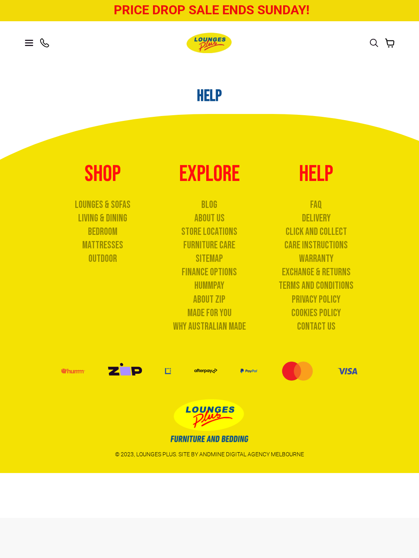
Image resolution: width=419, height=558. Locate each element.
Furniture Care (209, 245)
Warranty (316, 259)
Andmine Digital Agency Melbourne (251, 454)
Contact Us (316, 327)
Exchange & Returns (316, 272)
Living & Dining (102, 218)
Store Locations (209, 232)
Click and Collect (316, 232)
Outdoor (102, 259)
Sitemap (209, 259)
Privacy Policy (316, 300)
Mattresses (102, 245)
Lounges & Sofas (103, 205)
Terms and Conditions (316, 286)
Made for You (209, 313)
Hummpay (209, 286)
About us (209, 218)
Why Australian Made (209, 327)
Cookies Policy (316, 313)
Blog (209, 205)
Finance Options (209, 272)
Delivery (316, 218)
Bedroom (102, 232)
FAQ (316, 205)
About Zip (209, 300)
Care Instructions (316, 245)
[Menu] (29, 43)
